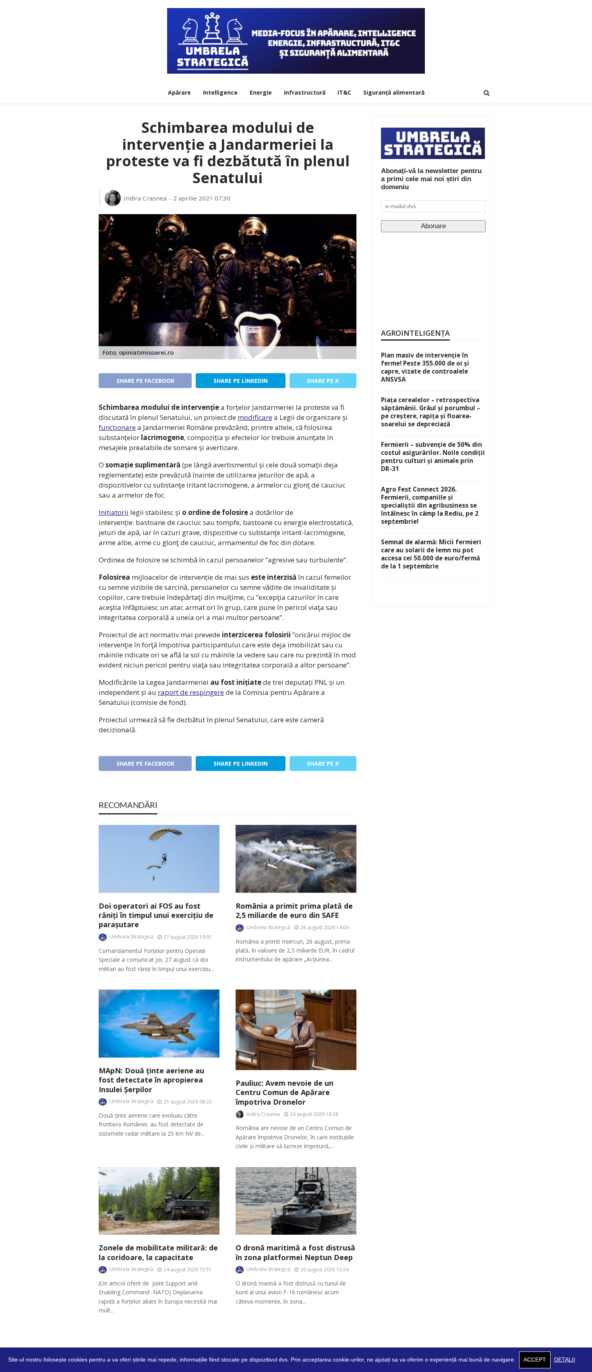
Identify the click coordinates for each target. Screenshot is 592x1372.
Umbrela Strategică (131, 936)
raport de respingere (191, 692)
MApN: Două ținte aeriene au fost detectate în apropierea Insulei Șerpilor (151, 1080)
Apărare (179, 92)
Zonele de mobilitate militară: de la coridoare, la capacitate (158, 1252)
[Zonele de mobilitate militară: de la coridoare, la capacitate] (159, 1201)
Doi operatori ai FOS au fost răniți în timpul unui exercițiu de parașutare (156, 915)
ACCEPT (535, 1360)
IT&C (344, 92)
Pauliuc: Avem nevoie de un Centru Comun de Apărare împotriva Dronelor (284, 1093)
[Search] (486, 92)
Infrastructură (304, 92)
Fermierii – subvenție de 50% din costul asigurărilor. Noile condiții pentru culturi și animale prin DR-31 (433, 456)
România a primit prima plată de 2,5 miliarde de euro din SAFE (294, 910)
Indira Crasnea (145, 198)
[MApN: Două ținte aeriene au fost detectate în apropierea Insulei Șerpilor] (159, 1024)
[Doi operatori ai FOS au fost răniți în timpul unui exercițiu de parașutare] (159, 859)
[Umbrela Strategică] (296, 41)
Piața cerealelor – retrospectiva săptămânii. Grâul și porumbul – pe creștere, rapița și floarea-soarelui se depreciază (430, 412)
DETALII (564, 1360)
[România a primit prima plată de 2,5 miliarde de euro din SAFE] (296, 859)
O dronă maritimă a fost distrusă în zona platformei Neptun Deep (295, 1252)
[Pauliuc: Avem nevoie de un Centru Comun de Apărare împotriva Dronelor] (296, 1030)
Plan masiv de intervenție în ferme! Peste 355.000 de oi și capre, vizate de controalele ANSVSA (425, 367)
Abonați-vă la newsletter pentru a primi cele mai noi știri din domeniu (431, 179)
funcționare (117, 427)
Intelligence (220, 92)
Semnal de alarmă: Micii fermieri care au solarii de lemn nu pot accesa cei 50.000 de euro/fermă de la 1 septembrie (431, 554)
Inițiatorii (113, 512)
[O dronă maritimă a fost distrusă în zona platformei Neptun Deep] (296, 1201)
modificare (255, 417)
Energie (261, 92)
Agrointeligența (415, 333)
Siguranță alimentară (393, 92)
